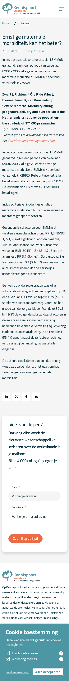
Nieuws (25, 23)
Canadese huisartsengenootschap (31, 141)
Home (6, 23)
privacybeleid (14, 645)
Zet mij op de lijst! (25, 538)
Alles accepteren (48, 672)
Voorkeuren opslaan (18, 672)
